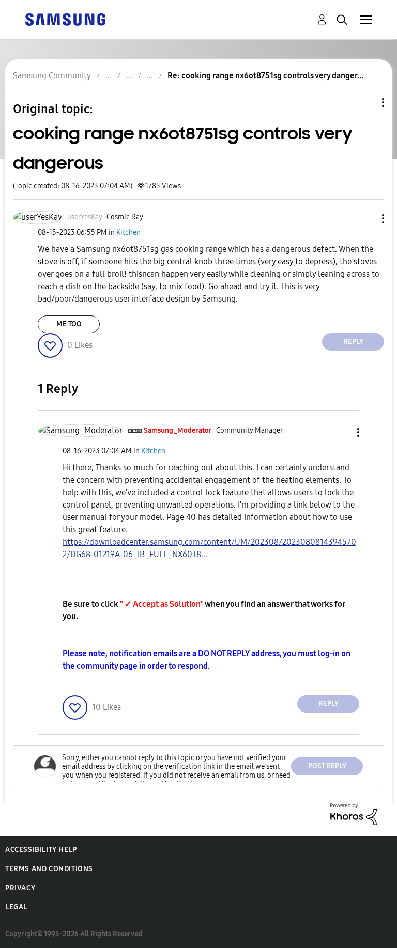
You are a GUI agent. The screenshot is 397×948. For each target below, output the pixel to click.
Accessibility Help (41, 849)
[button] (366, 219)
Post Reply (327, 766)
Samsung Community (52, 76)
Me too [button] (69, 324)
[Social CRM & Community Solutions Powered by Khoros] (353, 813)
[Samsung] (65, 19)
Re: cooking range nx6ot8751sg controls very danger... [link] (265, 76)
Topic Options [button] (365, 102)
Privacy (20, 887)
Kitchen (128, 232)
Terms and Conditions (49, 868)
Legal (16, 907)
